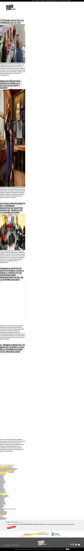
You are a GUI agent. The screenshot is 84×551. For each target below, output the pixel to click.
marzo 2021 (2, 487)
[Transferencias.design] (10, 10)
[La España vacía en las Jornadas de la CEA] (12, 62)
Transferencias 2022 (3, 512)
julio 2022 (1, 475)
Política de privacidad (15, 545)
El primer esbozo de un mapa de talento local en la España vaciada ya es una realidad (12, 348)
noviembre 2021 (2, 481)
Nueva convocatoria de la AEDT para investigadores (8, 468)
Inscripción (68, 0)
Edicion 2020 (2, 497)
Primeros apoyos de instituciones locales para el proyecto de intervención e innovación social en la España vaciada (12, 274)
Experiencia (37, 0)
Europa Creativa (2, 504)
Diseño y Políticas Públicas (4, 496)
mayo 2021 (2, 485)
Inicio (33, 0)
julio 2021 (1, 484)
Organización (62, 0)
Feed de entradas (3, 517)
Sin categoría (2, 509)
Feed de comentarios (3, 518)
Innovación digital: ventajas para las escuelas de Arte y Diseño (10, 84)
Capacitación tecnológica (4, 495)
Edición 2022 (2, 499)
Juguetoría (2, 506)
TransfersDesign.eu (3, 514)
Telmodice (1, 510)
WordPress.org (2, 519)
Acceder (1, 516)
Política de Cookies (7, 545)
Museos (1, 507)
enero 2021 (2, 488)
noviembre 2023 (3, 474)
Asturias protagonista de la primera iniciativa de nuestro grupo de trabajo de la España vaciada (12, 208)
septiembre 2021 (3, 483)
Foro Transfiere (2, 505)
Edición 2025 (2, 501)
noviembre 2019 (2, 491)
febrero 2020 (2, 489)
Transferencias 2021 (3, 511)
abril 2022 (1, 477)
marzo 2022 (2, 478)
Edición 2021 (2, 498)
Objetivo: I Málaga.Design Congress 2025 (7, 467)
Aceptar (67, 549)
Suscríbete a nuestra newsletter (12, 522)
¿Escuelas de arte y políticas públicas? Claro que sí (8, 469)
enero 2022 (2, 480)
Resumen (1, 508)
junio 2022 (2, 476)
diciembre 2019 (2, 490)
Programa (43, 0)
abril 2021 (1, 486)
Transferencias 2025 (3, 513)
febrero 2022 (2, 479)
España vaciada (2, 503)
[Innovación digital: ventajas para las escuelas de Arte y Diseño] (12, 186)
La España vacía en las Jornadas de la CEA (12, 22)
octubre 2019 (2, 492)
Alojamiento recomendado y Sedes (52, 0)
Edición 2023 (2, 500)
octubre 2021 (2, 482)
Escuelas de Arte (3, 502)
